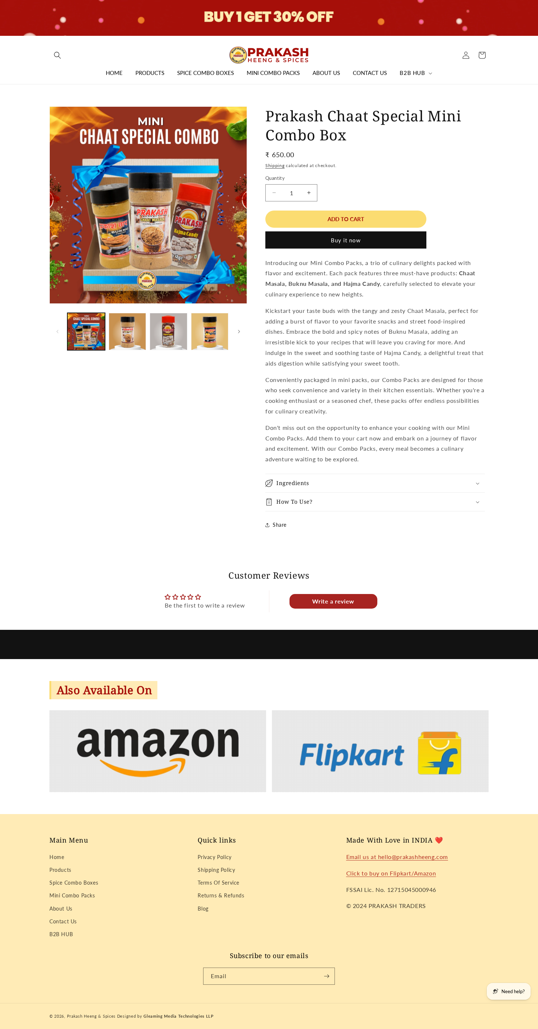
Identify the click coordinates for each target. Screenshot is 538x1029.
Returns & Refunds (221, 895)
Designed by (165, 1016)
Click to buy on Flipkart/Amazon (391, 873)
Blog (203, 908)
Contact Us (63, 921)
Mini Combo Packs (72, 895)
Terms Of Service (218, 882)
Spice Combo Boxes (73, 882)
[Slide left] (57, 332)
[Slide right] (239, 332)
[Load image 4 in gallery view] (210, 332)
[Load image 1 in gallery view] (86, 332)
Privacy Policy (214, 857)
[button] (57, 55)
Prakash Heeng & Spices (92, 1016)
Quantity (275, 178)
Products (60, 870)
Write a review (333, 601)
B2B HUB (61, 934)
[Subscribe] (326, 976)
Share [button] (280, 525)
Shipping (275, 165)
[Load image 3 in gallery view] (168, 332)
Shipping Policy (216, 870)
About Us (60, 908)
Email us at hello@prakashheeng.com (397, 856)
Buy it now (346, 240)
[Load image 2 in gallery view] (127, 332)
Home (56, 857)
